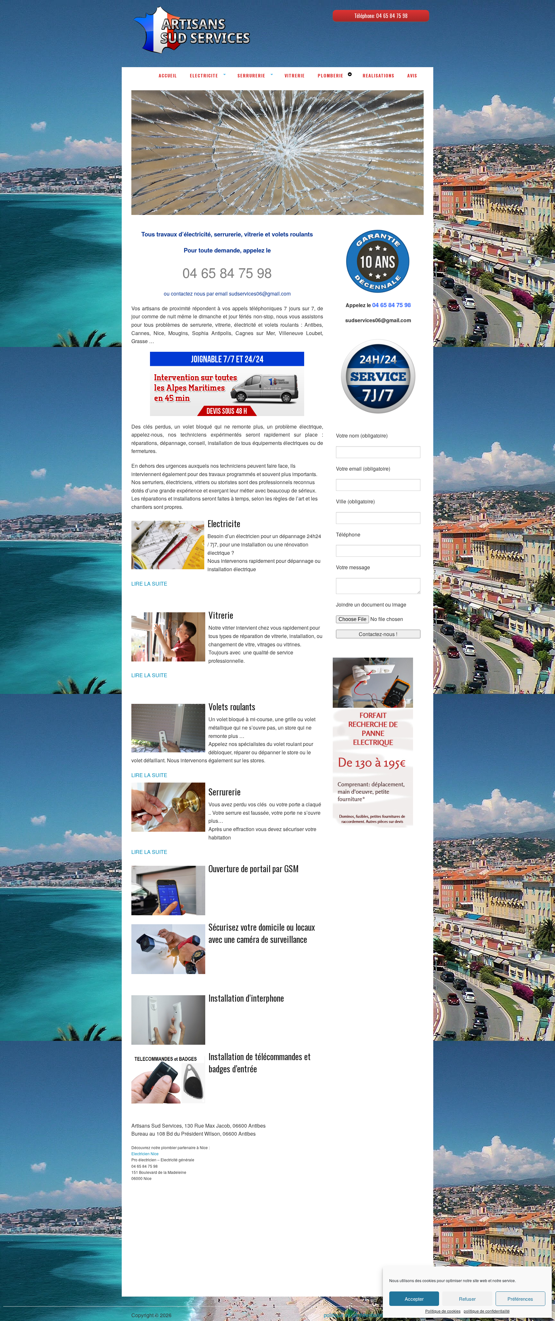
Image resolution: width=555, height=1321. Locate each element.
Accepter (414, 1298)
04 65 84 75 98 (227, 272)
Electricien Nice (145, 1153)
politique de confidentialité (487, 1311)
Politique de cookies (443, 1311)
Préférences (520, 1298)
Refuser (467, 1298)
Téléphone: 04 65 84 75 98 (381, 15)
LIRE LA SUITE (149, 583)
